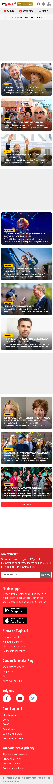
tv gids (6, 17)
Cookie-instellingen (13, 768)
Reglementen (10, 671)
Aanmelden (45, 575)
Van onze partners (12, 734)
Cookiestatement (12, 763)
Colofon (7, 724)
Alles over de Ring (12, 681)
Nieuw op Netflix (12, 637)
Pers (5, 676)
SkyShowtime (10, 715)
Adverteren (9, 729)
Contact (7, 720)
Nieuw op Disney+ (12, 642)
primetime (29, 17)
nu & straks (17, 17)
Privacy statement (12, 759)
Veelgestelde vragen (13, 667)
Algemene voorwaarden (15, 754)
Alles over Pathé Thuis (15, 646)
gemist (39, 17)
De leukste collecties (14, 651)
